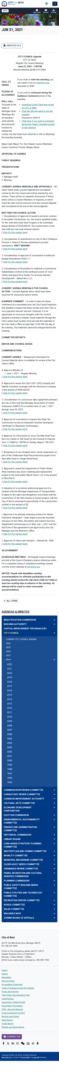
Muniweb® (25, 1057)
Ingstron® (35, 1057)
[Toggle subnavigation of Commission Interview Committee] (54, 790)
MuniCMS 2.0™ (7, 1057)
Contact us (13, 1036)
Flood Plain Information (12, 1006)
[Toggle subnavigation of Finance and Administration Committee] (54, 827)
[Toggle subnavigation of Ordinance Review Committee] (54, 869)
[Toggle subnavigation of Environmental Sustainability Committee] (54, 819)
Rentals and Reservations (13, 1027)
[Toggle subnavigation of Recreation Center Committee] (54, 900)
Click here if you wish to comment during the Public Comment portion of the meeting (38, 124)
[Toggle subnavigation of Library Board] (54, 839)
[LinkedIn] (13, 1043)
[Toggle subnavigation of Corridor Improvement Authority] (54, 799)
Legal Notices (8, 999)
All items (12, 601)
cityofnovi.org (42, 83)
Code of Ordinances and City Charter (18, 988)
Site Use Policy (8, 981)
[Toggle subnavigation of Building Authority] (54, 624)
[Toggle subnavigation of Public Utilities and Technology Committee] (54, 893)
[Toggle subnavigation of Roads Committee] (54, 905)
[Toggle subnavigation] (54, 660)
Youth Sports (7, 1024)
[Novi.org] (33, 1043)
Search (5, 974)
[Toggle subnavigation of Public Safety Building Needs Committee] (54, 885)
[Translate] (46, 4)
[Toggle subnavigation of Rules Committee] (54, 909)
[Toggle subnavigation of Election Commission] (54, 815)
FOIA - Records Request (12, 1009)
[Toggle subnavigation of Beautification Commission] (54, 620)
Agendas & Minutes (16, 611)
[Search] (54, 4)
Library (5, 970)
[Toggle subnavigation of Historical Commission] (54, 835)
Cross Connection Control (13, 1013)
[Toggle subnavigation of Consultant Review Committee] (54, 794)
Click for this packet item (15, 232)
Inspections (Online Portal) (13, 1002)
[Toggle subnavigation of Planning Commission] (54, 881)
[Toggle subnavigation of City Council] (54, 633)
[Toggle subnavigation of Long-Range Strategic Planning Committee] (54, 843)
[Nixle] (22, 1043)
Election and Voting (10, 1016)
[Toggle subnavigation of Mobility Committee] (54, 855)
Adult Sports (7, 1020)
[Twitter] (8, 1043)
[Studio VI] (28, 1043)
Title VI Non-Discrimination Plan (16, 995)
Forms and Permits (10, 992)
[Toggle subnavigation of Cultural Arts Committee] (54, 803)
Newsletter (6, 977)
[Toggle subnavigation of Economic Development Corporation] (54, 807)
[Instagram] (17, 1043)
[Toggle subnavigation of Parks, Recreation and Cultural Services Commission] (54, 873)
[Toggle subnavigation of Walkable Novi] (54, 913)
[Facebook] (4, 1043)
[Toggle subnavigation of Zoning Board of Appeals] (54, 918)
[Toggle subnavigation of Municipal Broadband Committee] (54, 860)
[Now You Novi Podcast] (37, 1043)
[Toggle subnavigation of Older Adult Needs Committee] (54, 864)
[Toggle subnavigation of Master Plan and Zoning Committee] (54, 851)
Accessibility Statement (12, 984)
